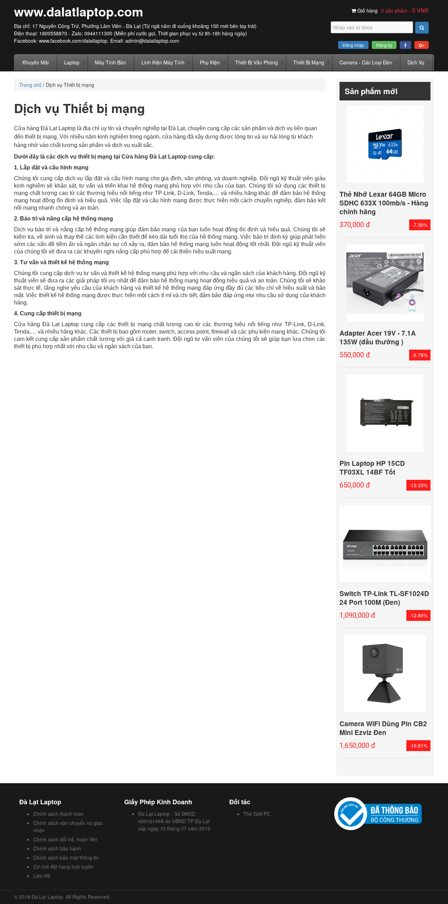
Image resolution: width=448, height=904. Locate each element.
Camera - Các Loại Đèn (366, 62)
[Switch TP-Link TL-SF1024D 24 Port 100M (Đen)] (385, 543)
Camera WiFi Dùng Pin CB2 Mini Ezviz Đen (383, 728)
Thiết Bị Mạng (308, 62)
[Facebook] (405, 45)
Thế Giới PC (256, 813)
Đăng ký (384, 45)
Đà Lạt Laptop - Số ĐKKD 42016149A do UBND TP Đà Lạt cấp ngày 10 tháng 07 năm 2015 (174, 821)
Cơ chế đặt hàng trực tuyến (63, 866)
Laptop (71, 62)
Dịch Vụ (415, 62)
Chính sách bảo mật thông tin (66, 857)
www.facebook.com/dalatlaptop (73, 40)
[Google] (421, 45)
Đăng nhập (353, 45)
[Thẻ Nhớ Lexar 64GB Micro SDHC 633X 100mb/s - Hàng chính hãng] (385, 144)
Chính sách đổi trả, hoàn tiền (65, 839)
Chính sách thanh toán (58, 813)
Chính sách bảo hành (57, 848)
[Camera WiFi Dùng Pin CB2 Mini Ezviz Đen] (385, 673)
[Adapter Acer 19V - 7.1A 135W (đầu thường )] (385, 283)
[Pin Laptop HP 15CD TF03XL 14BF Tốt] (385, 413)
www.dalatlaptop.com (78, 11)
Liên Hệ (41, 875)
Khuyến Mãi (35, 62)
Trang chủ (30, 84)
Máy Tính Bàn (110, 62)
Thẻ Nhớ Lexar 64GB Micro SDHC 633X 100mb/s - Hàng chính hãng (384, 202)
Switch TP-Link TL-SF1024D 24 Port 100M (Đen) (384, 598)
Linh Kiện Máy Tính (162, 62)
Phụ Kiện (210, 62)
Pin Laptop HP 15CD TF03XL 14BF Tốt (372, 467)
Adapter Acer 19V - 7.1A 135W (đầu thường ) (378, 337)
